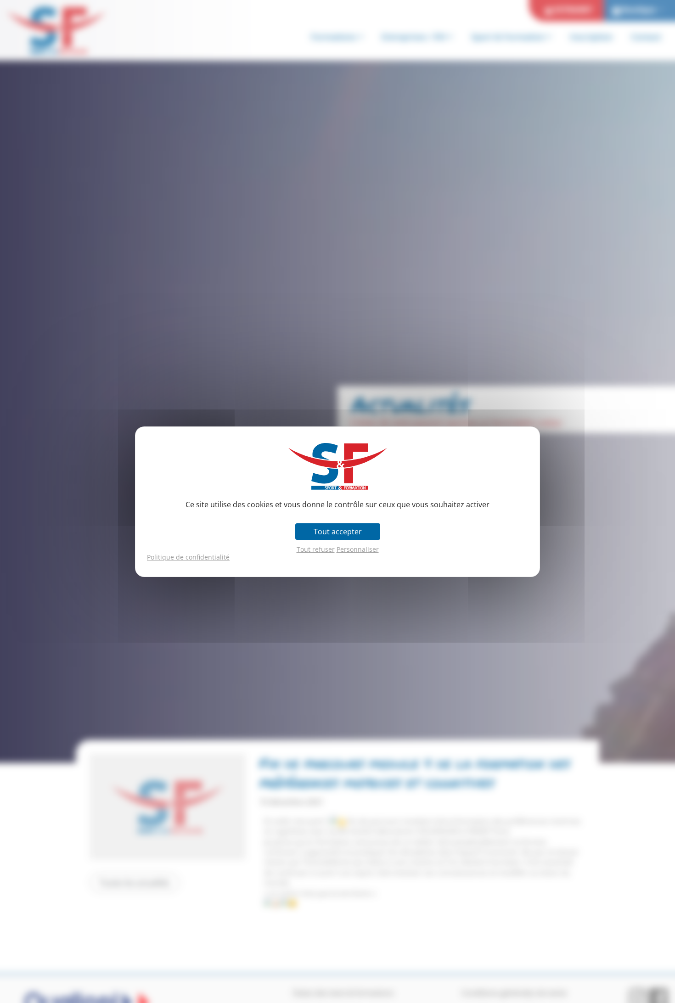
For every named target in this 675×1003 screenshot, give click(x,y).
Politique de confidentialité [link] (188, 557)
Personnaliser (358, 549)
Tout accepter (338, 532)
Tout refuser (316, 549)
